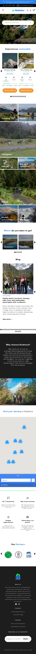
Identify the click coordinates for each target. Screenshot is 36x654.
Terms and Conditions (18, 623)
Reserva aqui (9, 90)
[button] (11, 96)
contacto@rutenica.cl (26, 5)
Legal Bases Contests (18, 626)
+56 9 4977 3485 (10, 5)
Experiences (18, 49)
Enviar (25, 639)
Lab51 (30, 649)
